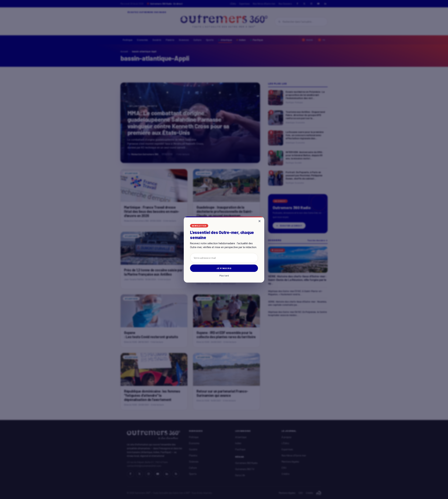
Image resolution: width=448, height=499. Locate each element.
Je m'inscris (224, 268)
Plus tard (224, 275)
